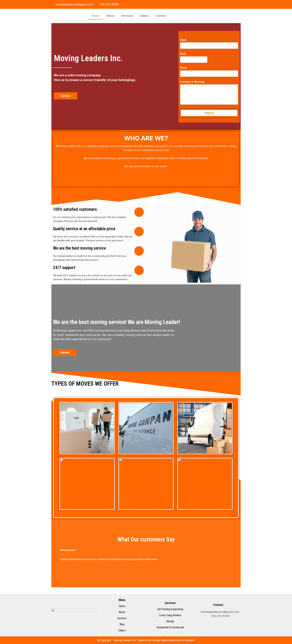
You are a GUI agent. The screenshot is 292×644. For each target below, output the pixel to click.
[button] (56, 554)
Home (96, 15)
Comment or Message (193, 81)
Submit (209, 113)
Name (184, 40)
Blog (122, 624)
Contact (161, 15)
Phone (184, 67)
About (110, 15)
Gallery (144, 15)
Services (127, 15)
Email (184, 53)
